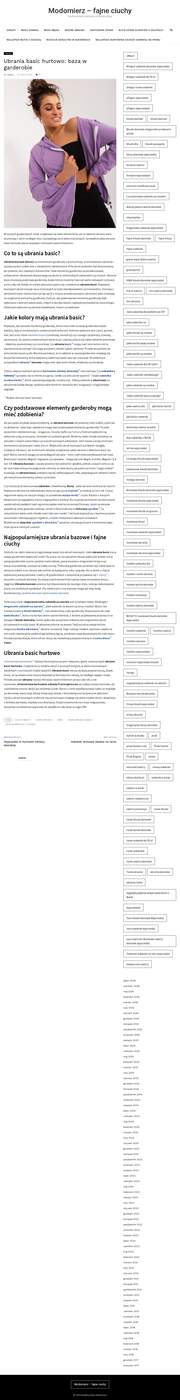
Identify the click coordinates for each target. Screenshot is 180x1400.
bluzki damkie (134, 118)
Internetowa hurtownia (18, 661)
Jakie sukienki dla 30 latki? (142, 364)
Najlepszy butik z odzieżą (24, 39)
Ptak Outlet (161, 746)
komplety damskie (57, 593)
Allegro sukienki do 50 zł (140, 76)
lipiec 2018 (129, 1327)
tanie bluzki (161, 809)
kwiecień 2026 (131, 997)
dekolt (45, 445)
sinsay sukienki (161, 767)
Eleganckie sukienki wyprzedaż (144, 228)
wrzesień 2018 (131, 1316)
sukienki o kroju (161, 777)
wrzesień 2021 (131, 1295)
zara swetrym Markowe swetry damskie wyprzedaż (144, 941)
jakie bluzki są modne (139, 332)
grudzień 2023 (131, 1148)
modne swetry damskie (140, 605)
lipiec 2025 (129, 1045)
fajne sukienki (134, 249)
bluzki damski (32, 611)
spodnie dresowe (31, 593)
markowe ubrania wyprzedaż (143, 553)
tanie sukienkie (135, 851)
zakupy (11, 30)
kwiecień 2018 (131, 1343)
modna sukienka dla (138, 563)
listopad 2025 (131, 1024)
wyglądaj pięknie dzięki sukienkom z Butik (147, 895)
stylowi (73, 490)
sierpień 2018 (130, 1322)
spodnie (93, 508)
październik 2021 (132, 1289)
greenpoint (133, 270)
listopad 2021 (130, 1284)
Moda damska (29, 30)
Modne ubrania (75, 30)
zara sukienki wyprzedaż (140, 928)
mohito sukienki (136, 630)
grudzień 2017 (131, 1360)
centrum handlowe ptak (140, 186)
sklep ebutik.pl (135, 777)
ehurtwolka (133, 217)
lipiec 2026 (129, 980)
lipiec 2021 (129, 1306)
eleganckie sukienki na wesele (23, 606)
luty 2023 (128, 1203)
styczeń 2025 (131, 1078)
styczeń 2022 (131, 1273)
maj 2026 (128, 991)
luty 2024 (128, 1138)
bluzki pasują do (155, 144)
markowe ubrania (136, 542)
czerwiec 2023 (131, 1181)
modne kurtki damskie (139, 584)
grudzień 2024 (131, 1083)
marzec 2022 (130, 1262)
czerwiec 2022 (131, 1246)
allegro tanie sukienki (139, 87)
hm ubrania (133, 301)
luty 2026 (128, 1007)
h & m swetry (134, 290)
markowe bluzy (135, 521)
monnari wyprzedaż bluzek (142, 662)
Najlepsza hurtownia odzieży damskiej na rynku (127, 39)
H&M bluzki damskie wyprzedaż (145, 280)
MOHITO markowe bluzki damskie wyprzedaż (146, 618)
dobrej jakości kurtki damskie (143, 207)
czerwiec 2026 (131, 986)
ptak (154, 735)
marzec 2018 (130, 1349)
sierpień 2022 (131, 1235)
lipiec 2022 (129, 1241)
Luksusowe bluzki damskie (142, 469)
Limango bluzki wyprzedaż (142, 458)
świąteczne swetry (137, 964)
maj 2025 (128, 1056)
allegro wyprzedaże (138, 108)
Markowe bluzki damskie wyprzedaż (147, 490)
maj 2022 (128, 1251)
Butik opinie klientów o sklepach (140, 30)
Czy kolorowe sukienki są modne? (146, 196)
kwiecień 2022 (131, 1257)
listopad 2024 (131, 1089)
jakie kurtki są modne (139, 353)
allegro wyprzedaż (137, 97)
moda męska (51, 30)
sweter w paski (135, 788)
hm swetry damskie (160, 290)
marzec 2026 (130, 1002)
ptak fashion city (136, 746)
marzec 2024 (130, 1132)
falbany (76, 432)
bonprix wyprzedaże (138, 175)
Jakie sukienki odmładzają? (142, 374)
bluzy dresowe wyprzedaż (141, 154)
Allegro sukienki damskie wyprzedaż (147, 66)
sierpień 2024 (131, 1105)
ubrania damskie (160, 872)
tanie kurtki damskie (138, 830)
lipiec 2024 (129, 1110)
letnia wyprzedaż (136, 448)
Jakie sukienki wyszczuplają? (143, 395)
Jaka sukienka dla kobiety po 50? (145, 311)
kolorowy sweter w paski (141, 427)
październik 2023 (132, 1159)
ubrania (24, 362)
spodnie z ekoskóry (44, 522)
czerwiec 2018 (131, 1333)
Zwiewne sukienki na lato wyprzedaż (148, 953)
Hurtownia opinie (101, 30)
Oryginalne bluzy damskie (141, 725)
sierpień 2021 (130, 1300)
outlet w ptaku (135, 735)
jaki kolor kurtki (161, 406)
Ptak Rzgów (133, 756)
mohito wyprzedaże (138, 651)
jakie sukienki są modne (140, 385)
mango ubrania (135, 479)
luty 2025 (128, 1073)
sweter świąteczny (137, 798)
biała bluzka (11, 615)
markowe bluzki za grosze (142, 511)
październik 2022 (132, 1224)
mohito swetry (162, 630)
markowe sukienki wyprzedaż (143, 532)
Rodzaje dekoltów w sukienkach (68, 39)
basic (68, 344)
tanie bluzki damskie (138, 819)
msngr (130, 672)
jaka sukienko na (136, 322)
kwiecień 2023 (131, 1192)
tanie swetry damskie (139, 861)
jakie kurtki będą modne (140, 343)
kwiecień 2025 (131, 1062)
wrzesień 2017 (131, 1365)
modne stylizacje (136, 595)
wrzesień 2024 (131, 1100)
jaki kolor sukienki (137, 416)
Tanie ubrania (134, 872)
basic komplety (23, 720)
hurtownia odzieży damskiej (60, 371)
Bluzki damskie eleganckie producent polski (148, 131)
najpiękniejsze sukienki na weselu (146, 683)
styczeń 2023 (131, 1208)
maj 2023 (128, 1186)
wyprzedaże (133, 907)
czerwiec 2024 (131, 1116)
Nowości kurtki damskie (140, 693)
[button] (171, 30)
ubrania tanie (134, 882)
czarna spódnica (44, 720)
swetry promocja (136, 809)
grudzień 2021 (131, 1278)
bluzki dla (132, 144)
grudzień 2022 (131, 1213)
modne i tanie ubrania (139, 574)
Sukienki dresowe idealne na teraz (93, 741)
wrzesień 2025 (131, 1035)
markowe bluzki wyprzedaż (142, 500)
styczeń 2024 (131, 1143)
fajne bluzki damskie (138, 238)
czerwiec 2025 (131, 1051)
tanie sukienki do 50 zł (139, 840)
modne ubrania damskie (80, 720)
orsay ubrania (134, 714)
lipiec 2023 (129, 1175)
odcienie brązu (36, 335)
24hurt (130, 56)
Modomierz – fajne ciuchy (90, 10)
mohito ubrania (135, 641)
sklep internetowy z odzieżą (20, 724)
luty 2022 (128, 1268)
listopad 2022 (131, 1219)
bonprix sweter (135, 165)
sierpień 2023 (131, 1170)
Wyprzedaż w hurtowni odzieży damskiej (24, 743)
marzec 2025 (130, 1067)
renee (151, 756)
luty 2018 (128, 1354)
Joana (10, 74)
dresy (60, 720)
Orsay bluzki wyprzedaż (140, 704)
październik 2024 (132, 1094)
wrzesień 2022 (131, 1230)
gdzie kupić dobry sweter (141, 259)
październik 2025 (132, 1029)
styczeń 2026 (131, 1013)
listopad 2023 (131, 1154)
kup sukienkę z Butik (138, 437)
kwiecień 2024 (131, 1127)
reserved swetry (135, 767)
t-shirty (101, 575)
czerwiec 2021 (131, 1311)
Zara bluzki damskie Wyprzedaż (145, 918)
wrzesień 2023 (131, 1165)
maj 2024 (128, 1121)
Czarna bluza (101, 638)
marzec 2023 (130, 1197)
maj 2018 (128, 1338)
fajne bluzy (165, 238)
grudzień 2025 (131, 1018)
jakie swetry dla (135, 406)
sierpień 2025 (131, 1040)
